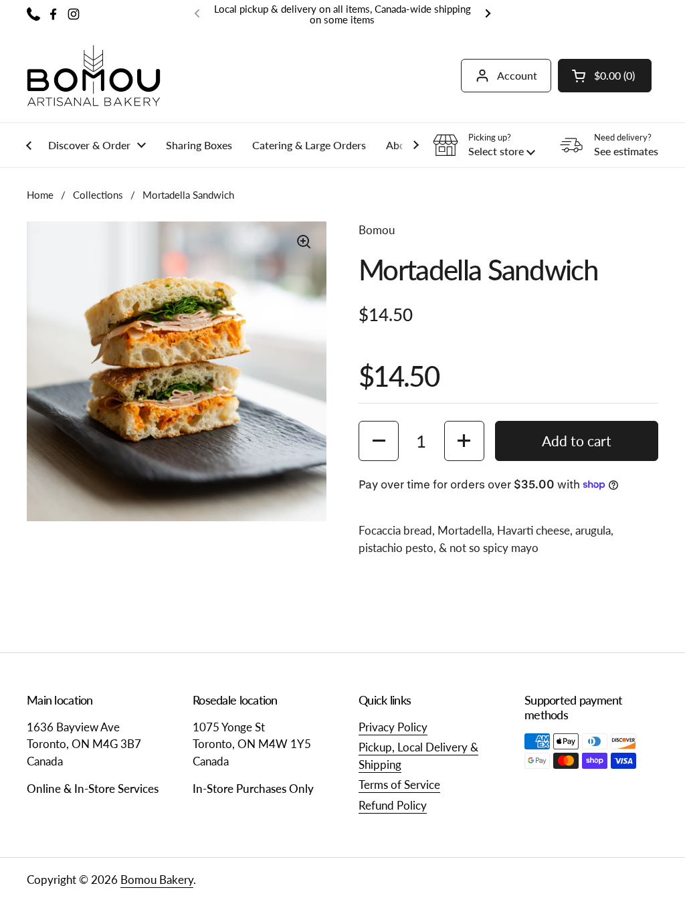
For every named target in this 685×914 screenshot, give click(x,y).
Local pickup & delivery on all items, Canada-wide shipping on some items (342, 14)
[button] (605, 75)
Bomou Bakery (156, 880)
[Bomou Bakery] (94, 75)
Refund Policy (393, 805)
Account (517, 75)
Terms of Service (399, 785)
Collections (98, 195)
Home (40, 195)
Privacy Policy (393, 727)
